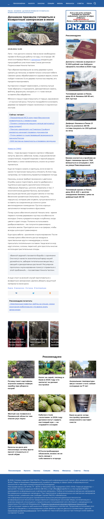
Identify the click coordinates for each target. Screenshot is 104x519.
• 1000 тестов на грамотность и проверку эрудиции (32, 141)
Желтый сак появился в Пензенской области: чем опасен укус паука (20, 416)
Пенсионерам (19, 3)
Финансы (70, 3)
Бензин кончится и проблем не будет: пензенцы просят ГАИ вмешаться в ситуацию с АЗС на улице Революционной (80, 161)
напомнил (36, 60)
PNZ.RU (10, 11)
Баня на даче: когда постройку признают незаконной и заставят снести (80, 418)
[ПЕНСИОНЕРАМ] (81, 58)
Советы (80, 3)
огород (30, 288)
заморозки (19, 288)
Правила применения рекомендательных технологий (64, 504)
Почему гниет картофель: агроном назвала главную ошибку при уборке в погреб (20, 384)
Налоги (31, 3)
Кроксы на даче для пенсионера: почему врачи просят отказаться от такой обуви (20, 450)
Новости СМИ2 (14, 149)
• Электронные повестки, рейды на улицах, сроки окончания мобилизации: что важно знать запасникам (32, 307)
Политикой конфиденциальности (22, 511)
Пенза (89, 3)
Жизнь (60, 3)
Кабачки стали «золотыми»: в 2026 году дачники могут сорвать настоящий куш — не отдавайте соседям (50, 420)
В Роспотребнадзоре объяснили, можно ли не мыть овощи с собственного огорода (50, 454)
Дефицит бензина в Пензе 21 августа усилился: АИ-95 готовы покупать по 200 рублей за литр (81, 127)
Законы (41, 3)
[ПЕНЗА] (81, 90)
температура (40, 288)
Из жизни (17, 11)
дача (11, 288)
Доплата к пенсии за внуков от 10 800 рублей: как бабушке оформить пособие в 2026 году (81, 64)
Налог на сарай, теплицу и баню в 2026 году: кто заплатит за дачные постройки (51, 381)
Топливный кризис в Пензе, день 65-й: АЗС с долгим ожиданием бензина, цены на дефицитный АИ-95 (80, 193)
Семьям (51, 3)
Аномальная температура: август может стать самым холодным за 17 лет (82, 383)
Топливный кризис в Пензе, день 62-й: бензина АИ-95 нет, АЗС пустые (80, 96)
